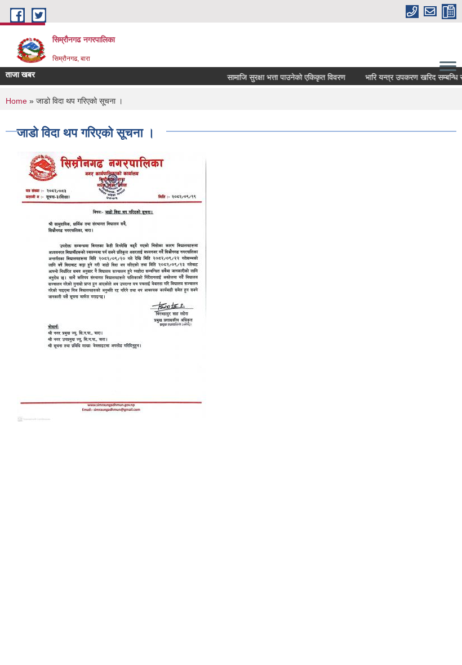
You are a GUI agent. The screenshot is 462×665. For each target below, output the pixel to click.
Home (16, 100)
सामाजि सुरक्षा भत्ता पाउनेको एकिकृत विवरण (283, 77)
